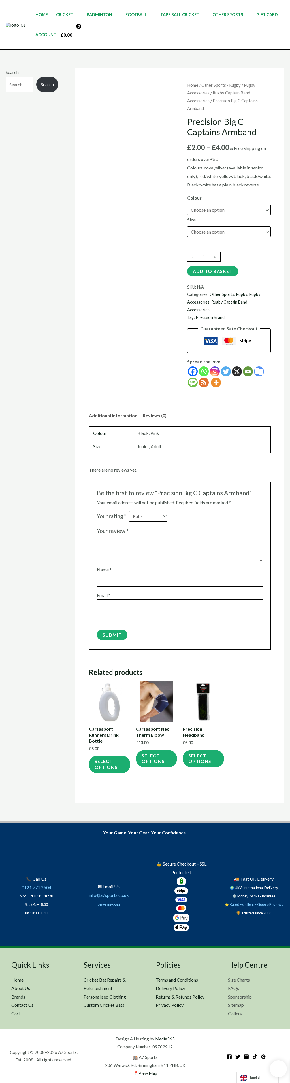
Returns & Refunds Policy (180, 996)
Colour (194, 197)
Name (104, 569)
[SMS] (193, 382)
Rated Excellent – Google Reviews (256, 904)
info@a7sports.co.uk (109, 895)
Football (136, 14)
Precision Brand (210, 317)
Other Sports (227, 14)
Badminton (99, 14)
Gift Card (267, 14)
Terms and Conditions (177, 979)
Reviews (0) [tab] (155, 415)
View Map (147, 1073)
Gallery (235, 1013)
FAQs (233, 988)
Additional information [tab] (113, 415)
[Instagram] (215, 371)
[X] (237, 371)
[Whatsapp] (204, 371)
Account (45, 34)
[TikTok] (254, 1056)
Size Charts (239, 979)
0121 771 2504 (36, 887)
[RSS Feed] (204, 382)
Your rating (111, 516)
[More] (216, 382)
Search (12, 72)
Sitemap (236, 1005)
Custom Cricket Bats (104, 1005)
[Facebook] (193, 371)
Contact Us (22, 1005)
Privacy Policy (170, 1005)
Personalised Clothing (105, 996)
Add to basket (213, 271)
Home (41, 14)
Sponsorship (240, 996)
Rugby (235, 85)
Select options (106, 764)
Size (191, 219)
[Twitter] (226, 371)
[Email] (248, 371)
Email (103, 595)
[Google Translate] (259, 371)
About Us (20, 988)
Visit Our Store (108, 905)
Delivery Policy (170, 988)
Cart (15, 1013)
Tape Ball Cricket (179, 14)
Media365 (165, 1038)
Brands (18, 996)
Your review (113, 530)
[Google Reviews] (263, 1056)
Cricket (64, 14)
